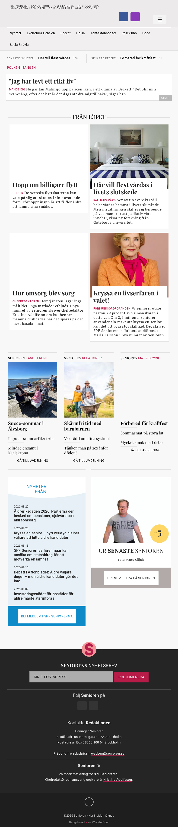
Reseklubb (129, 33)
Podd (146, 33)
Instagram (135, 16)
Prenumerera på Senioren (131, 578)
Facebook (123, 16)
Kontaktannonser (103, 33)
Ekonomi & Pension (41, 33)
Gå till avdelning (32, 460)
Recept (65, 33)
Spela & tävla (19, 44)
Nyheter (15, 33)
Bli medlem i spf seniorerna (47, 616)
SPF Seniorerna (106, 774)
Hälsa (80, 33)
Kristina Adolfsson (117, 779)
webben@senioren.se (107, 753)
